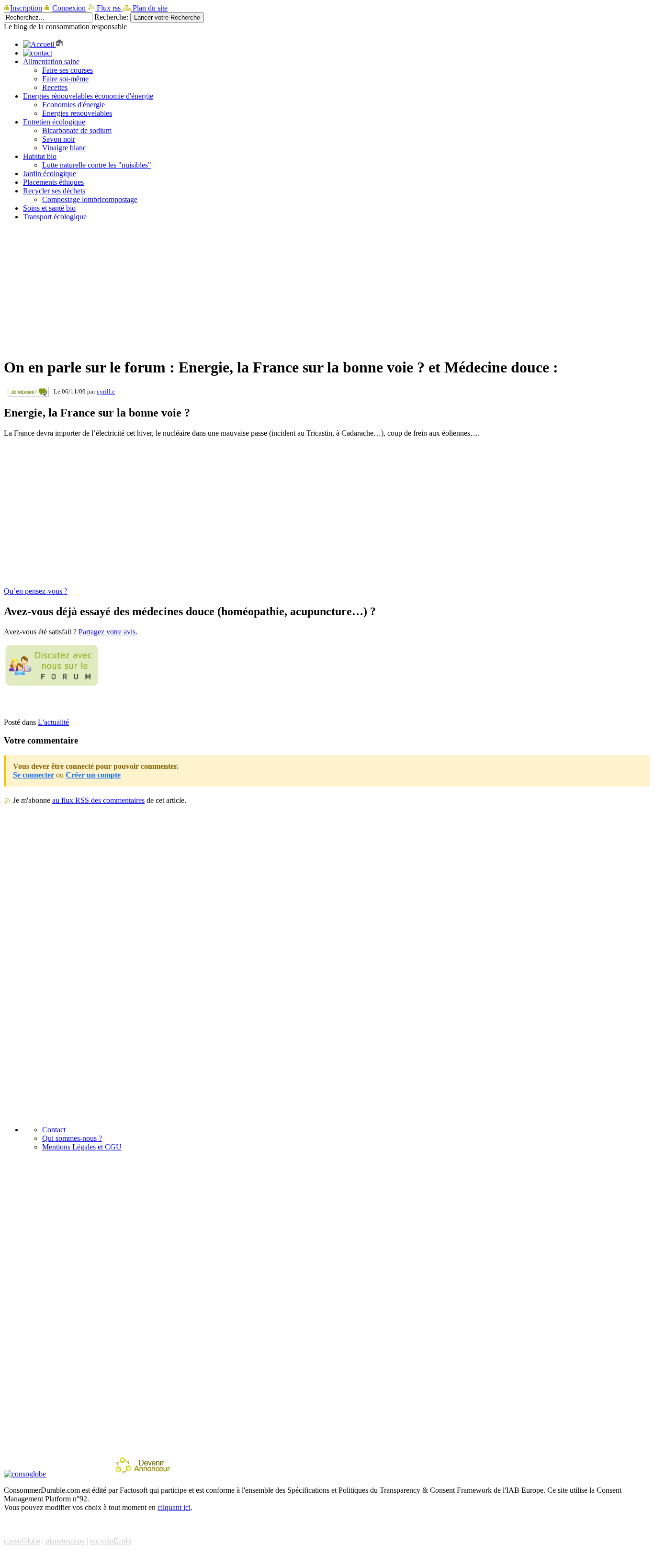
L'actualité (53, 722)
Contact (54, 1130)
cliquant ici (174, 1507)
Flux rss (109, 8)
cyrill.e (106, 391)
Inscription (26, 8)
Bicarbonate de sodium (77, 130)
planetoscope (65, 1541)
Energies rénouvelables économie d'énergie (88, 96)
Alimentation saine (51, 61)
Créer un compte (93, 775)
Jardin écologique (49, 173)
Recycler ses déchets (54, 191)
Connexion (69, 8)
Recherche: (111, 17)
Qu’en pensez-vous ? (36, 591)
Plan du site (149, 8)
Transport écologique (55, 217)
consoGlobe (22, 1541)
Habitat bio (39, 156)
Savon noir (58, 139)
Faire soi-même (65, 79)
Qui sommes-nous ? (72, 1138)
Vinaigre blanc (64, 148)
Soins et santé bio (49, 208)
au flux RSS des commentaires (98, 800)
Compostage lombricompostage (89, 199)
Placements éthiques (53, 182)
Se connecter (33, 775)
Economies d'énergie (73, 105)
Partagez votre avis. (108, 632)
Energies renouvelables (77, 113)
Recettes (55, 87)
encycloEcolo (110, 1541)
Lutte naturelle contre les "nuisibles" (96, 165)
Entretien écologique (54, 122)
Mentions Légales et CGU (82, 1147)
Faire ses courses (67, 70)
